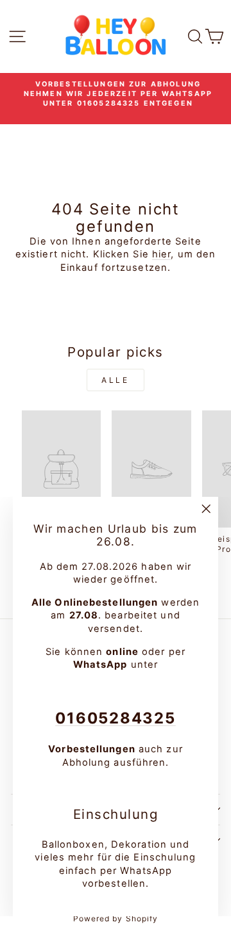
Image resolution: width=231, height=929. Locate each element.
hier (161, 254)
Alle (115, 380)
